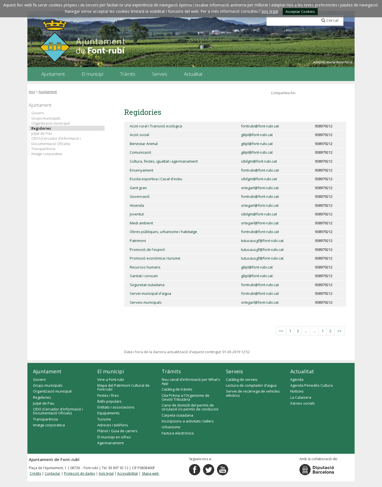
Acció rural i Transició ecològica (156, 126)
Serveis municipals (146, 302)
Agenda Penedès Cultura (311, 385)
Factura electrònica (178, 433)
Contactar (52, 473)
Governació (140, 196)
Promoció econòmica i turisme (155, 258)
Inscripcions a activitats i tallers (188, 421)
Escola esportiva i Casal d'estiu (156, 178)
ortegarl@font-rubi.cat (260, 187)
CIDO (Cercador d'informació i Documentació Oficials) (56, 141)
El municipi (110, 371)
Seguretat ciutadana (147, 284)
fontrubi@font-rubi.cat (260, 126)
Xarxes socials (302, 403)
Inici (32, 91)
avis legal (269, 11)
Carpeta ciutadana (177, 415)
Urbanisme (171, 426)
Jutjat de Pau (41, 133)
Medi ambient (141, 222)
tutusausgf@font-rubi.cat (262, 240)
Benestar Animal (144, 143)
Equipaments (108, 412)
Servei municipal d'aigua (150, 293)
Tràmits (171, 371)
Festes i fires (108, 395)
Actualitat (302, 371)
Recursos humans (145, 267)
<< (281, 330)
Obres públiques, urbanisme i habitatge (163, 231)
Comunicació (140, 152)
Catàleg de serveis (242, 379)
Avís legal (106, 473)
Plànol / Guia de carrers (117, 430)
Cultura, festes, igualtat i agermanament (164, 161)
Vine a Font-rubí (110, 379)
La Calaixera (300, 397)
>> (339, 330)
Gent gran (138, 187)
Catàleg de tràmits (177, 389)
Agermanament (110, 442)
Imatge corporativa (46, 153)
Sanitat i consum (144, 275)
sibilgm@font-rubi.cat (259, 161)
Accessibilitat (127, 473)
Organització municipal (50, 123)
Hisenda (137, 205)
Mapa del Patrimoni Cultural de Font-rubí (123, 387)
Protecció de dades (79, 473)
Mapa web (151, 473)
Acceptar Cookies (300, 11)
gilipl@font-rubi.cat (257, 134)
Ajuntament (48, 91)
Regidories (41, 128)
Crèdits (35, 473)
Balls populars (109, 401)
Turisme (104, 419)
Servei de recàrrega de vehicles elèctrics (253, 393)
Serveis (234, 371)
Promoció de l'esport (147, 249)
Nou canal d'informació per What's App (191, 381)
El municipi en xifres (114, 437)
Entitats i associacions (116, 407)
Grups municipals (45, 118)
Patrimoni (138, 240)
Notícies (297, 391)
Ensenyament (141, 170)
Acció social (139, 134)
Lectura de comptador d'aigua (251, 385)
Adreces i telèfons (112, 424)
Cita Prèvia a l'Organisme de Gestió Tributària (185, 397)
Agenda (296, 379)
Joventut (137, 214)
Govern (37, 112)
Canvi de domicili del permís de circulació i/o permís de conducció (190, 407)
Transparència (43, 148)
